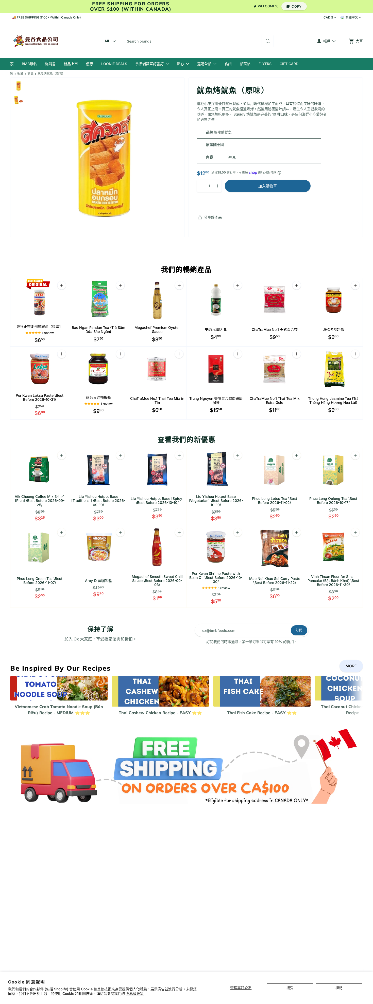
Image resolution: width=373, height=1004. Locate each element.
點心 (180, 64)
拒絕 (339, 988)
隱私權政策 (135, 993)
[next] (363, 696)
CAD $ (328, 17)
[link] (351, 666)
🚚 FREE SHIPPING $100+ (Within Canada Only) (46, 17)
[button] (294, 6)
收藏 (20, 73)
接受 (290, 988)
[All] (109, 41)
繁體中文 (352, 17)
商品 (30, 73)
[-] (186, 765)
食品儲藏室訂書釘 (149, 64)
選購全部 (204, 64)
